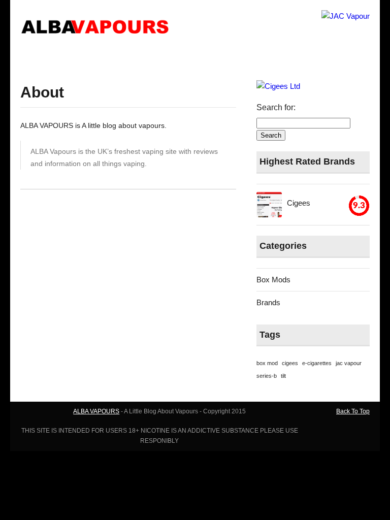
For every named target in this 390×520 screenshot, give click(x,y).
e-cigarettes (317, 363)
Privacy (192, 58)
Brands (277, 58)
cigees (290, 363)
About (69, 58)
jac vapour (349, 363)
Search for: (276, 107)
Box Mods (234, 58)
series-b (266, 376)
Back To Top (353, 411)
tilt (283, 376)
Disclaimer (150, 58)
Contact (105, 58)
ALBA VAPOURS (96, 411)
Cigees (298, 203)
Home (36, 58)
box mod (267, 363)
